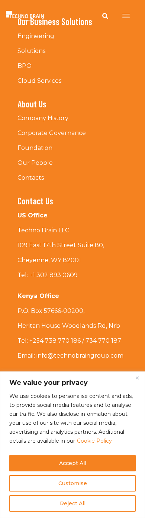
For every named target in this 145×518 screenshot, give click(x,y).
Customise (72, 483)
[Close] (137, 377)
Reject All (73, 503)
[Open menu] (126, 16)
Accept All (72, 463)
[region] (72, 444)
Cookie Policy (94, 440)
